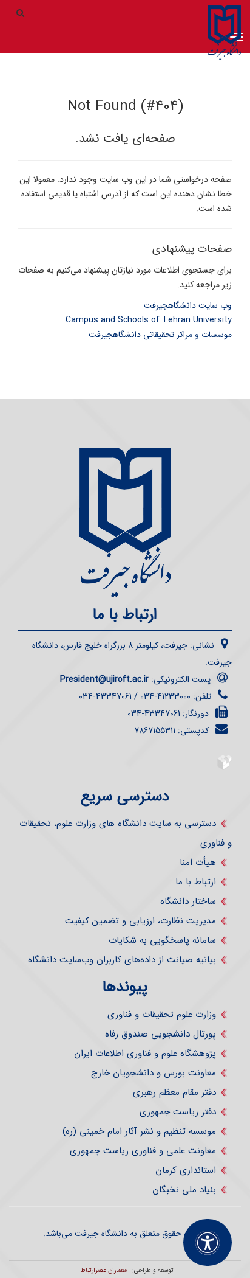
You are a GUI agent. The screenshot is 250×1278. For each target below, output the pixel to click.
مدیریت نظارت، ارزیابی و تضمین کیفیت (140, 921)
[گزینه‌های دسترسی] (207, 1242)
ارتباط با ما (195, 882)
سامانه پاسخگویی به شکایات (162, 940)
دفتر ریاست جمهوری (178, 1112)
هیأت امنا (198, 862)
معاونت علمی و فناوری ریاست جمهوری (143, 1151)
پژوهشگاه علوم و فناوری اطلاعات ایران (145, 1053)
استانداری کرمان (185, 1170)
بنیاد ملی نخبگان (184, 1189)
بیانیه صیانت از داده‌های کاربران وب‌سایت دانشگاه (122, 960)
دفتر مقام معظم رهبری (174, 1092)
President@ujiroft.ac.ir (104, 679)
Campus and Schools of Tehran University (149, 320)
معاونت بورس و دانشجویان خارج (153, 1073)
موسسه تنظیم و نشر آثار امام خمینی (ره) (139, 1131)
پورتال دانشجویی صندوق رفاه (160, 1034)
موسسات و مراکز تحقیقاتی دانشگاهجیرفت (160, 334)
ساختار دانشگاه (188, 901)
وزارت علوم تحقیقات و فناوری (161, 1014)
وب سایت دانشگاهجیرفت (188, 305)
